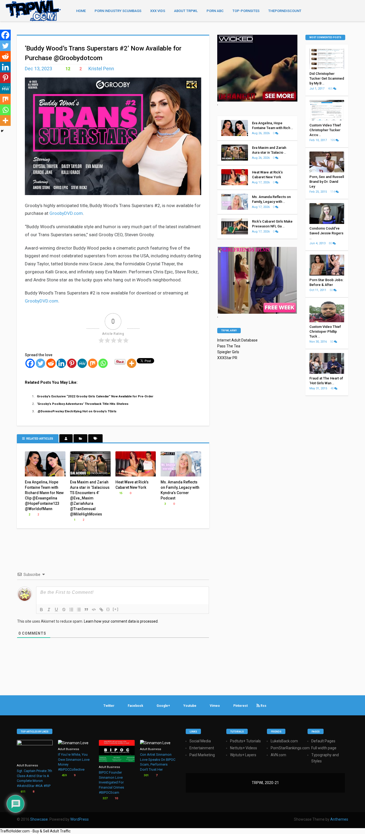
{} (108, 609)
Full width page (323, 748)
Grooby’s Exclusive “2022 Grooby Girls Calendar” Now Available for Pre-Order (95, 396)
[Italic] (49, 609)
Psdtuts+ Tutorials (245, 741)
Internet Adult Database (237, 340)
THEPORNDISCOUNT (284, 11)
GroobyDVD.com (66, 213)
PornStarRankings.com (290, 748)
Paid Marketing (202, 755)
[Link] (101, 609)
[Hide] (2, 131)
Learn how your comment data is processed (121, 621)
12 (67, 68)
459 (64, 775)
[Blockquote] (86, 609)
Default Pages (323, 741)
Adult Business (27, 765)
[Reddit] (51, 363)
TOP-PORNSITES (245, 11)
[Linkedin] (61, 363)
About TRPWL (186, 11)
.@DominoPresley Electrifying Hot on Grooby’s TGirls (77, 411)
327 (104, 798)
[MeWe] (82, 363)
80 (331, 243)
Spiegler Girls (228, 352)
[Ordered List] (71, 609)
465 (330, 88)
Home (81, 11)
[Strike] (64, 609)
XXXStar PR (227, 358)
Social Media (200, 741)
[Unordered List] (79, 609)
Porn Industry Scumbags (118, 11)
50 (331, 290)
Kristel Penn (101, 68)
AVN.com (278, 755)
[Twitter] (40, 363)
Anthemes (339, 819)
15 (120, 493)
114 (333, 191)
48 (332, 388)
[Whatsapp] (103, 363)
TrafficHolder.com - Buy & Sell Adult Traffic (35, 831)
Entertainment (201, 748)
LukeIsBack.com (284, 741)
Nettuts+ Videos (243, 748)
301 (146, 775)
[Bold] (41, 609)
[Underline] (56, 609)
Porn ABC (215, 11)
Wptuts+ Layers (243, 755)
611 (22, 791)
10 (116, 798)
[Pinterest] (71, 363)
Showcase (39, 819)
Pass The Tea (228, 346)
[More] (131, 363)
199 (333, 140)
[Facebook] (30, 363)
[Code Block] (94, 609)
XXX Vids (157, 11)
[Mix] (92, 363)
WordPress (79, 819)
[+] (116, 609)
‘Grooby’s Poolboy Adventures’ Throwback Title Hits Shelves (83, 404)
